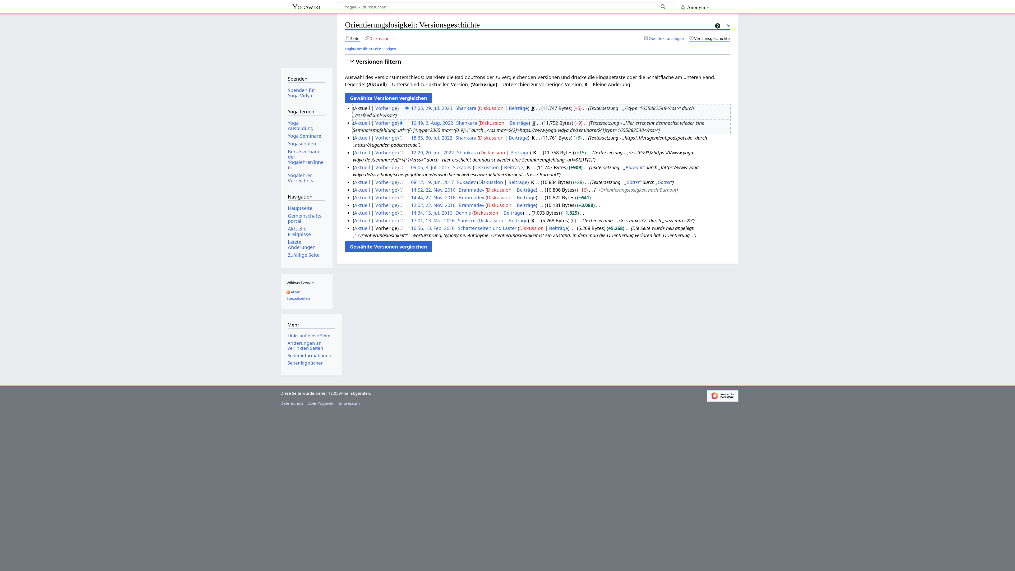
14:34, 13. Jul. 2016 (431, 213)
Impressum (349, 403)
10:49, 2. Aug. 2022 (432, 123)
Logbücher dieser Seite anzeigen (370, 48)
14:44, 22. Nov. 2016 (433, 197)
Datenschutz (291, 403)
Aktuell (362, 123)
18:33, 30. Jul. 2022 (431, 138)
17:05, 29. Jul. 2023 (431, 108)
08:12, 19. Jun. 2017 (432, 182)
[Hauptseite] (306, 39)
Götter (633, 182)
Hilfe (726, 25)
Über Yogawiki (320, 403)
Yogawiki (306, 7)
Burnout (634, 167)
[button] (537, 62)
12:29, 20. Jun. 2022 (432, 152)
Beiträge (518, 108)
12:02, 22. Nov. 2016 (433, 205)
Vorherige (386, 108)
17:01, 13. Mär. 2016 (433, 220)
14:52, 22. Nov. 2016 (433, 190)
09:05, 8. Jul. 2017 (430, 167)
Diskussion (491, 108)
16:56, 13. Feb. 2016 (433, 228)
